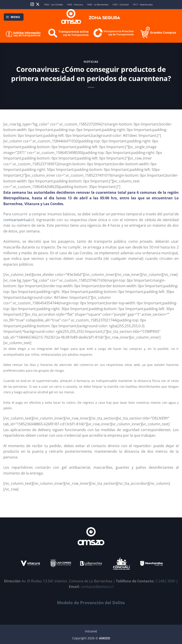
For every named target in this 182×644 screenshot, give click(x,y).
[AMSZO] (91, 17)
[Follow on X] (38, 4)
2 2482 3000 (165, 581)
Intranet (91, 631)
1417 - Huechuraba (143, 4)
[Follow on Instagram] (32, 4)
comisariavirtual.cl (18, 219)
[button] (14, 17)
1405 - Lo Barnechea (98, 4)
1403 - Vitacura (75, 4)
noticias (91, 62)
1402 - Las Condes (53, 4)
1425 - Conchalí (120, 4)
